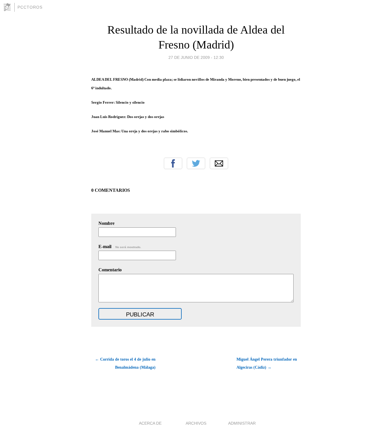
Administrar (242, 423)
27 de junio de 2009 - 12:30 (196, 57)
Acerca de (150, 423)
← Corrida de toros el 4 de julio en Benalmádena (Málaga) (125, 363)
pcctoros (30, 7)
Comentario (110, 269)
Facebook (173, 163)
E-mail (119, 246)
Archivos (196, 423)
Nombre (106, 223)
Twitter (196, 163)
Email (219, 163)
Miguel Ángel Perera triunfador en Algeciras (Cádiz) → (266, 363)
